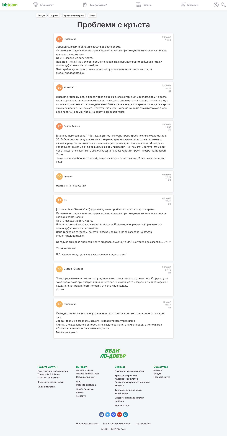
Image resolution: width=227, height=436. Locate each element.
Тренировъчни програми (128, 390)
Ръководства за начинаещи (129, 371)
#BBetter (158, 370)
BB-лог (80, 392)
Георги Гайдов (72, 126)
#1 (170, 91)
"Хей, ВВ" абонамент (48, 377)
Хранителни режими (126, 375)
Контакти (81, 396)
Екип (78, 381)
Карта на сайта (143, 423)
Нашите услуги (46, 366)
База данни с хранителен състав (132, 382)
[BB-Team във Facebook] (101, 414)
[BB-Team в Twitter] (107, 414)
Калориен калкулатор (126, 378)
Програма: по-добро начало (52, 371)
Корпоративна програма (50, 382)
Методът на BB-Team (87, 373)
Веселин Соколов (73, 269)
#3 (169, 180)
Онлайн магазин (46, 386)
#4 (169, 204)
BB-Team (81, 366)
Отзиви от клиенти (86, 377)
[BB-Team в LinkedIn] (125, 414)
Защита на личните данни (117, 423)
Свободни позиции (86, 385)
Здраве (54, 15)
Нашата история (84, 370)
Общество (160, 366)
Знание (119, 366)
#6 (169, 307)
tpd (65, 200)
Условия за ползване (87, 423)
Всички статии (122, 405)
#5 (169, 272)
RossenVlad (70, 39)
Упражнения (121, 393)
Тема (92, 15)
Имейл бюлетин (84, 389)
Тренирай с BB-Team (48, 374)
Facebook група (161, 377)
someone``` (70, 87)
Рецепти (119, 385)
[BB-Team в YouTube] (119, 414)
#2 (169, 130)
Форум (41, 15)
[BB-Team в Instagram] (113, 414)
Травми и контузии (74, 15)
